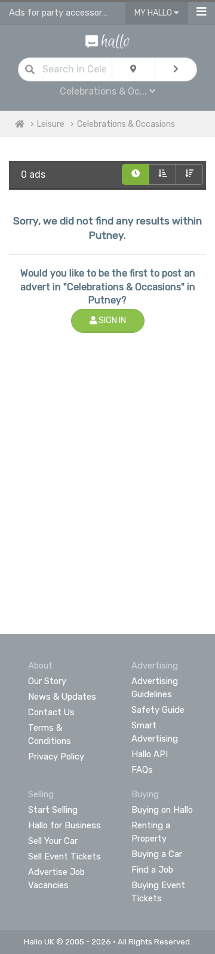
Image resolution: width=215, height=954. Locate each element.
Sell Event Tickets (64, 856)
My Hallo (154, 13)
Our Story (47, 681)
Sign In (111, 320)
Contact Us (51, 712)
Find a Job (152, 869)
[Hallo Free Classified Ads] (107, 40)
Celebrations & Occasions (126, 124)
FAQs (142, 769)
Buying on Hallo (162, 809)
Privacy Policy (56, 756)
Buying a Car (156, 854)
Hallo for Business (64, 825)
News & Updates (62, 696)
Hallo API (149, 754)
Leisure (50, 124)
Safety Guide (158, 709)
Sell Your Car (53, 840)
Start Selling (53, 809)
